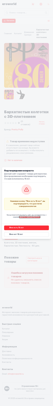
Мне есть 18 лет (16, 228)
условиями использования (29, 217)
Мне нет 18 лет (16, 234)
